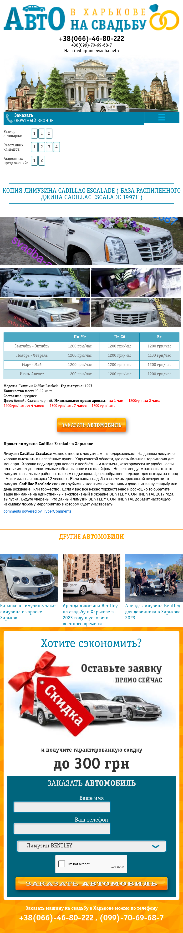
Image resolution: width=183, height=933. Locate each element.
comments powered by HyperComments (37, 511)
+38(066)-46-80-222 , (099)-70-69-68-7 (91, 918)
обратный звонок (34, 118)
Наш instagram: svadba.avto (91, 51)
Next (171, 590)
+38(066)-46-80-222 (91, 39)
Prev (12, 590)
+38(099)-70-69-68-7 (91, 45)
